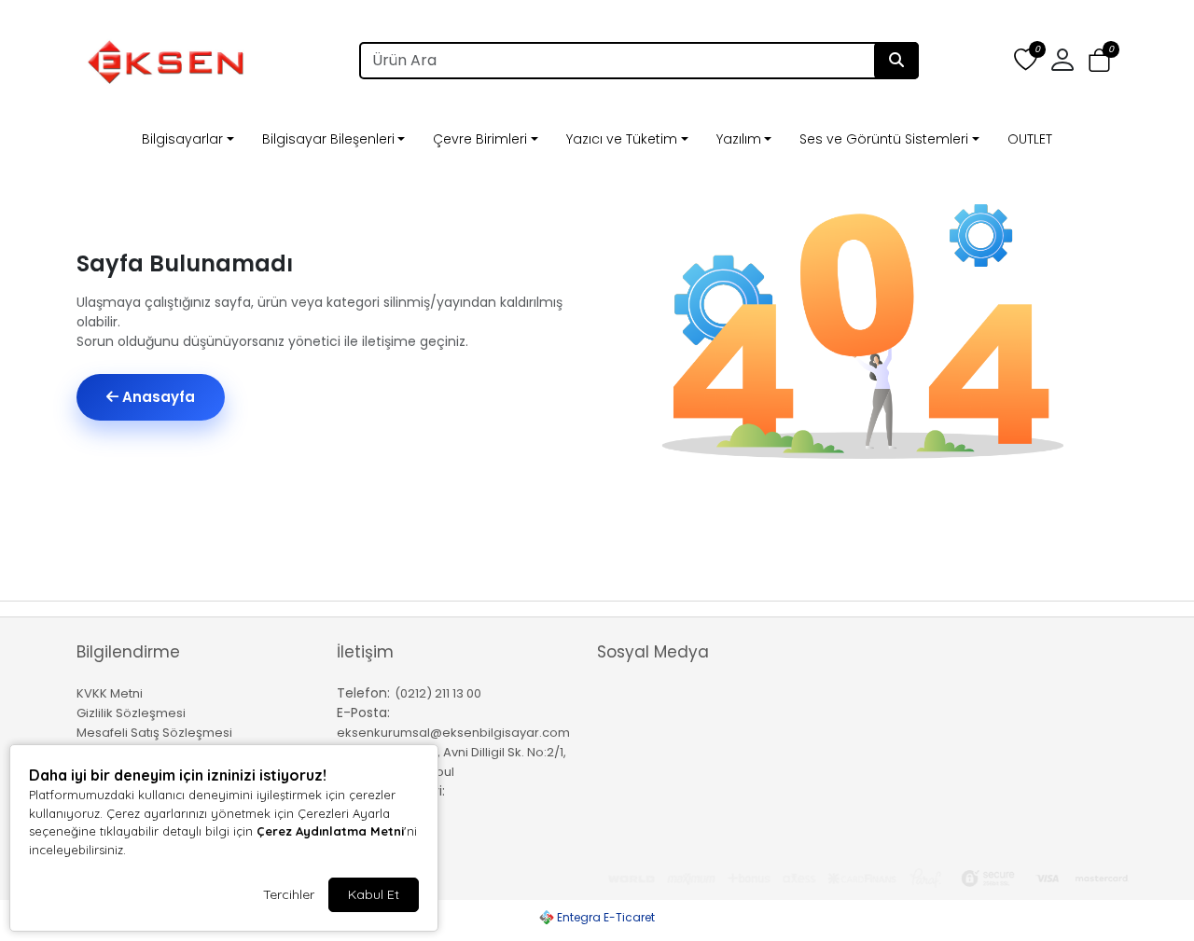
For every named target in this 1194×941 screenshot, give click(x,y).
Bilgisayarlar (182, 139)
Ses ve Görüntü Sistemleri (883, 139)
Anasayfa (156, 397)
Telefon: (363, 693)
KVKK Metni (109, 693)
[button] (1099, 61)
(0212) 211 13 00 (438, 693)
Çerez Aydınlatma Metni (330, 830)
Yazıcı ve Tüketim (621, 139)
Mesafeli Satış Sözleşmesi (154, 732)
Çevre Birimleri (480, 139)
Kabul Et (373, 894)
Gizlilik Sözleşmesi (131, 713)
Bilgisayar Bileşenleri (328, 139)
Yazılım (738, 139)
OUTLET (1029, 139)
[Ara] (896, 60)
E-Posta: (363, 712)
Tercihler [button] (288, 894)
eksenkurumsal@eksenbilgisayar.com (453, 732)
